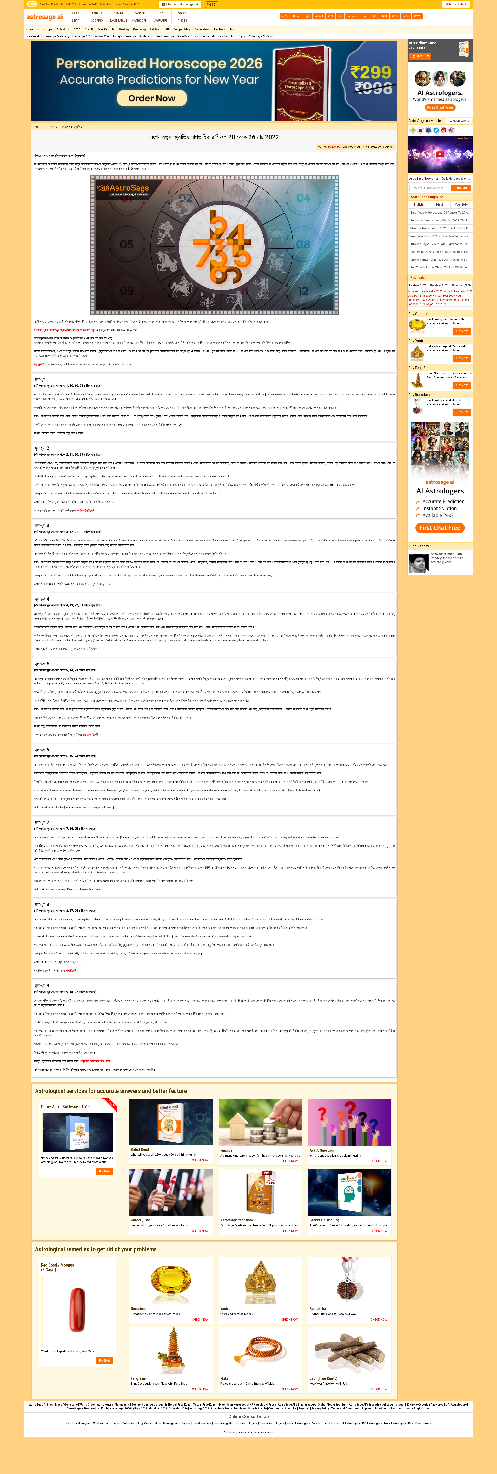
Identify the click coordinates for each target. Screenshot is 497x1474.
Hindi (439, 204)
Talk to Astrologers (78, 1423)
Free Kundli (33, 36)
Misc (233, 29)
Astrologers (105, 1404)
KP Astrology (258, 1404)
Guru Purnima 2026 (420, 295)
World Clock (87, 1404)
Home (30, 29)
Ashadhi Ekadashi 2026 (458, 291)
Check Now (200, 1160)
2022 (50, 127)
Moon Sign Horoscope (233, 1404)
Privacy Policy (320, 1408)
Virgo (182, 13)
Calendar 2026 (131, 4)
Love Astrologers (246, 1423)
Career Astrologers (272, 1423)
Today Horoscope (110, 4)
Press (272, 1404)
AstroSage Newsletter (423, 178)
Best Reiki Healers (419, 1423)
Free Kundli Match (189, 1404)
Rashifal (44, 4)
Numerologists (223, 1423)
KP (167, 29)
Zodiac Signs (140, 1404)
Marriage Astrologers (177, 1423)
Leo (160, 13)
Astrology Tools (221, 1408)
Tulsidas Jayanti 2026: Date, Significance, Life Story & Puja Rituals (441, 244)
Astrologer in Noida (163, 1404)
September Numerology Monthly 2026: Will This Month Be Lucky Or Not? (441, 220)
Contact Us (275, 1408)
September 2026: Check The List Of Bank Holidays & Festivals (441, 252)
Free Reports (106, 29)
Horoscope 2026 (87, 4)
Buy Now (422, 56)
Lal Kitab (223, 36)
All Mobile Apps (458, 120)
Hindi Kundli (208, 36)
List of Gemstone (66, 1404)
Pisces (182, 20)
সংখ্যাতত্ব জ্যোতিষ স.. (73, 127)
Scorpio (97, 20)
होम (37, 127)
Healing (124, 29)
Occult (89, 29)
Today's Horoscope (124, 36)
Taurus (97, 13)
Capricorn (139, 20)
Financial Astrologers (346, 1423)
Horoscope (45, 29)
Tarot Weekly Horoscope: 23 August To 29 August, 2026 (441, 212)
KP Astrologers (372, 1423)
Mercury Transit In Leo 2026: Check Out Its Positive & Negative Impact (441, 228)
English (418, 204)
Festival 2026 (417, 285)
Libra (75, 20)
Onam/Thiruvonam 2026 (444, 300)
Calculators (202, 29)
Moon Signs (238, 36)
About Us (291, 1408)
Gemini (118, 13)
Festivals (220, 29)
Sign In (449, 4)
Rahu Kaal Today (187, 36)
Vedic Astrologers (298, 1423)
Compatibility (182, 29)
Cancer (139, 13)
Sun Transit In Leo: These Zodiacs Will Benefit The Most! (441, 267)
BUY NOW (104, 1171)
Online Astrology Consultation (142, 1423)
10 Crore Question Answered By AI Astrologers (436, 1404)
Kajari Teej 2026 (436, 304)
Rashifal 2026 (68, 4)
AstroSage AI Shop (260, 36)
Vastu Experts (321, 1423)
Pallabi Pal (334, 146)
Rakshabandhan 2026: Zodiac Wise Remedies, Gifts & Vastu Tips (441, 236)
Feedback (240, 1408)
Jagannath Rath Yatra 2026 (425, 291)
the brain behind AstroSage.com (447, 558)
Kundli (54, 4)
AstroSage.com (265, 1432)
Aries (75, 13)
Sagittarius (118, 20)
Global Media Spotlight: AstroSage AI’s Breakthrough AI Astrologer (361, 1404)
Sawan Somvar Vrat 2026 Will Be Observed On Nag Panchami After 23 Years (441, 260)
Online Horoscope (164, 36)
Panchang (139, 29)
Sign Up (462, 4)
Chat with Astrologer (180, 4)
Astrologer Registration (414, 1408)
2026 (77, 29)
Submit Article (257, 1408)
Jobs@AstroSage (385, 1408)
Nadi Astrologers (395, 1423)
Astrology (63, 29)
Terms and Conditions (345, 1408)
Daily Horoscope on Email (457, 178)
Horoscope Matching (56, 36)
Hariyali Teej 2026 (444, 295)
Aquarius (161, 20)
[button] (58, 81)
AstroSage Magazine (427, 197)
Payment (304, 1408)
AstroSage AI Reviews (81, 1408)
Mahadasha (122, 1404)
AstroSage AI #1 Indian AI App (297, 1404)
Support (367, 1408)
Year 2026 (461, 204)
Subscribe (461, 188)
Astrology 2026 (199, 1408)
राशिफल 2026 (102, 36)
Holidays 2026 (439, 285)
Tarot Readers (202, 1423)
